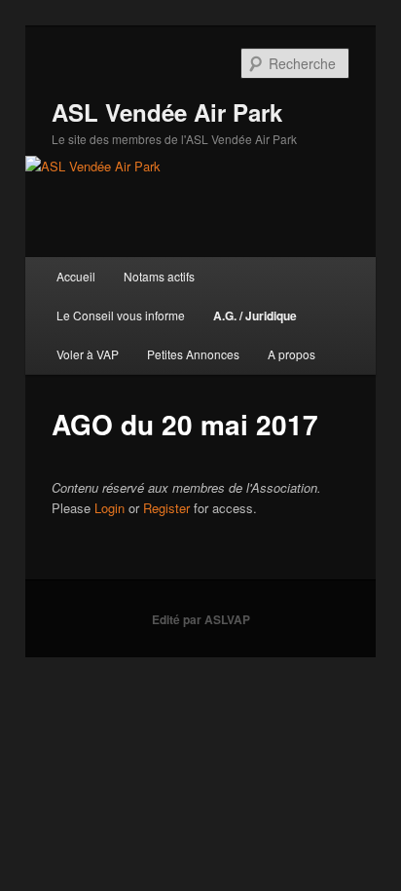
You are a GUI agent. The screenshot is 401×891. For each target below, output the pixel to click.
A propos (291, 354)
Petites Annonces (193, 354)
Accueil (75, 276)
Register (166, 508)
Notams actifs (159, 276)
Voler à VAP (87, 354)
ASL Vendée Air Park (167, 112)
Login (109, 508)
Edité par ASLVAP (201, 619)
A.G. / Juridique (255, 315)
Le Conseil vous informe (120, 315)
